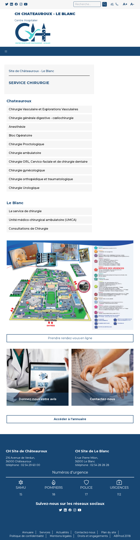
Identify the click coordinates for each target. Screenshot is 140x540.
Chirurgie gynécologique (27, 170)
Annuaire (28, 532)
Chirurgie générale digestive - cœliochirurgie (41, 118)
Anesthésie (17, 126)
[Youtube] (25, 4)
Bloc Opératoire (20, 135)
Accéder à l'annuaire (70, 419)
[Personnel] (112, 4)
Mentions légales (60, 536)
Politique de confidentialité (26, 536)
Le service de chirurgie (25, 211)
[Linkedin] (11, 4)
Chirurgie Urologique (24, 188)
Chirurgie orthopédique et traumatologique (41, 179)
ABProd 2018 (122, 536)
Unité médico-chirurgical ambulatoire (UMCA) (42, 220)
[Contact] (116, 4)
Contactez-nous (85, 532)
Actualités (62, 532)
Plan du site (108, 532)
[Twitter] (6, 4)
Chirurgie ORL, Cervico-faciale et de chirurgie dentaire (48, 161)
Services (45, 532)
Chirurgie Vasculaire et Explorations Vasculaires (43, 109)
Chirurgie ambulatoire (25, 153)
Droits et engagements (92, 536)
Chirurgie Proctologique (26, 144)
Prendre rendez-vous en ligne (70, 338)
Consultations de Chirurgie (28, 228)
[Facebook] (16, 4)
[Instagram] (21, 4)
